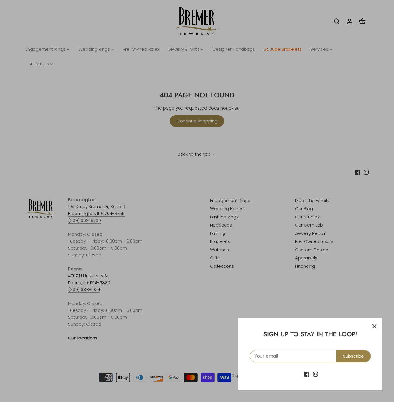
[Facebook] (306, 374)
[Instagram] (315, 374)
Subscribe (353, 356)
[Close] (374, 326)
